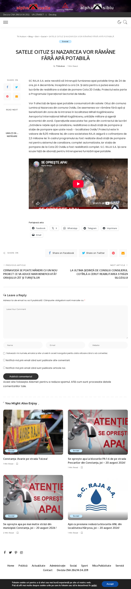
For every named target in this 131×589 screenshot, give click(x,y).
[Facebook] (7, 87)
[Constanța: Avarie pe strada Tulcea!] (33, 432)
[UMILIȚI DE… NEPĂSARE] (12, 121)
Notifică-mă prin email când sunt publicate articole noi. (36, 368)
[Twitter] (16, 87)
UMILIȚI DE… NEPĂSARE (12, 134)
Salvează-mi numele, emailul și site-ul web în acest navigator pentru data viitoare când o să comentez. (57, 353)
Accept (110, 583)
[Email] (16, 96)
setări (94, 585)
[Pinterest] (7, 96)
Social (65, 41)
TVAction (60, 66)
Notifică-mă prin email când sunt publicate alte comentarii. (38, 360)
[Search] (124, 22)
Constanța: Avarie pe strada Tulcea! (25, 458)
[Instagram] (21, 553)
